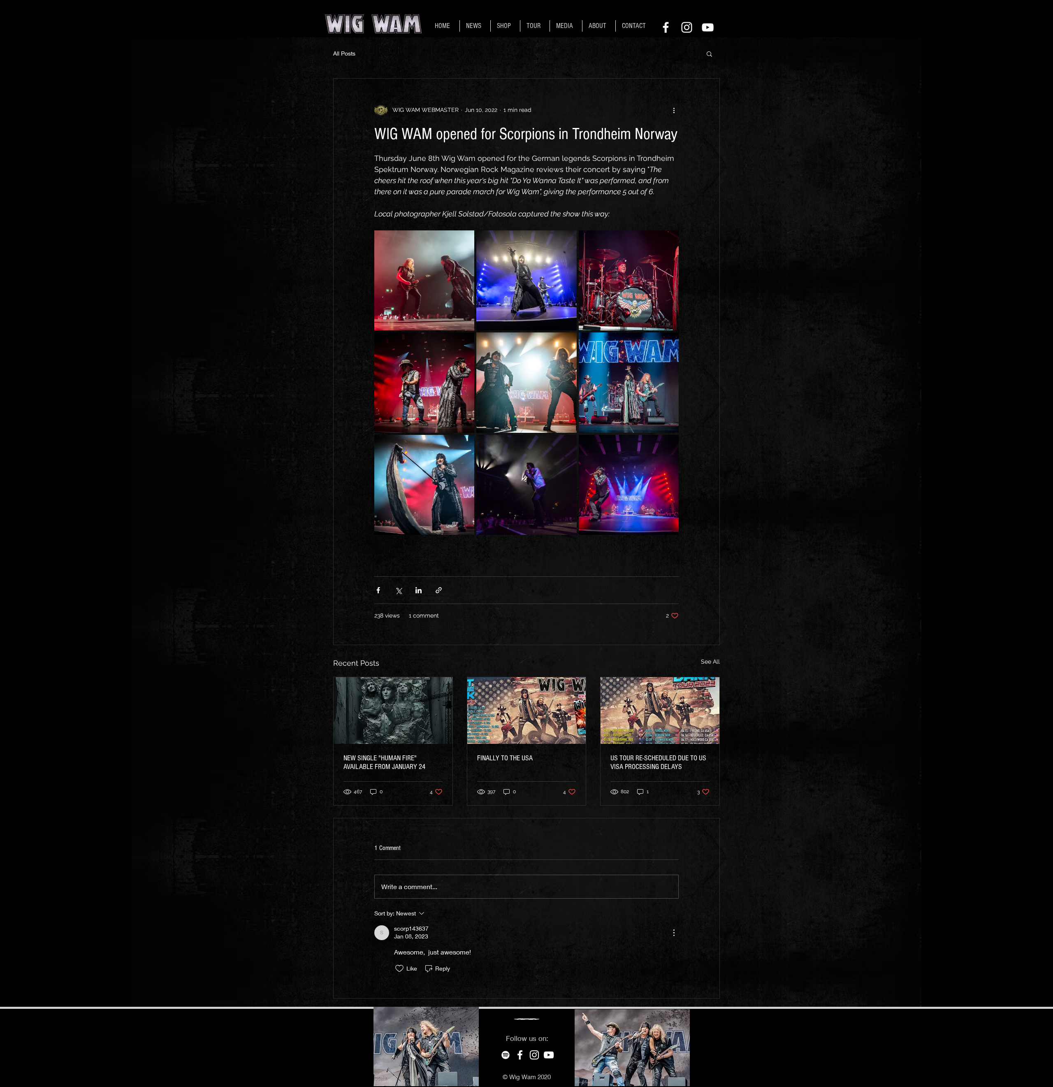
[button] (709, 53)
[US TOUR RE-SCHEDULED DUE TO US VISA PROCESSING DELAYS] (660, 710)
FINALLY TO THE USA (505, 758)
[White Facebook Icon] (666, 27)
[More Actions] (674, 933)
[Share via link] (439, 590)
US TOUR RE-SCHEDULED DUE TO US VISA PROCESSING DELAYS (658, 762)
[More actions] (674, 110)
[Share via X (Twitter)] (398, 590)
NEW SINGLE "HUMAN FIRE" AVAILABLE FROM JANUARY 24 (384, 762)
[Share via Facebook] (378, 590)
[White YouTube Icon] (707, 27)
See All (710, 661)
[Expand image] (424, 280)
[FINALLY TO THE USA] (526, 710)
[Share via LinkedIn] (418, 590)
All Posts (344, 53)
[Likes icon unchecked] (399, 968)
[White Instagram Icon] (687, 27)
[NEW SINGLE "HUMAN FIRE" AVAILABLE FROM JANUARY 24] (393, 710)
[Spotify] (505, 1055)
